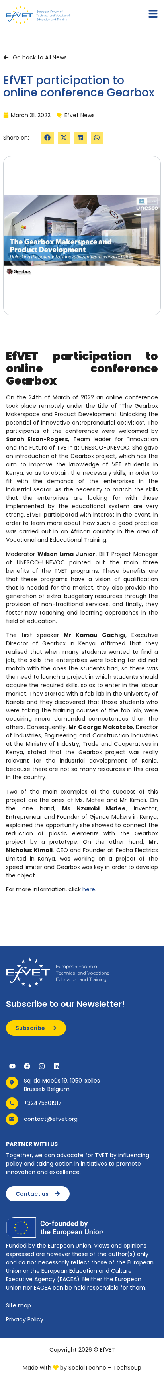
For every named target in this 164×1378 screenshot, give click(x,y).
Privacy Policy (24, 1319)
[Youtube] (12, 1066)
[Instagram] (41, 1066)
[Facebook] (27, 1066)
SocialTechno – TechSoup (104, 1368)
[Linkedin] (56, 1066)
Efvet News (79, 115)
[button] (47, 138)
